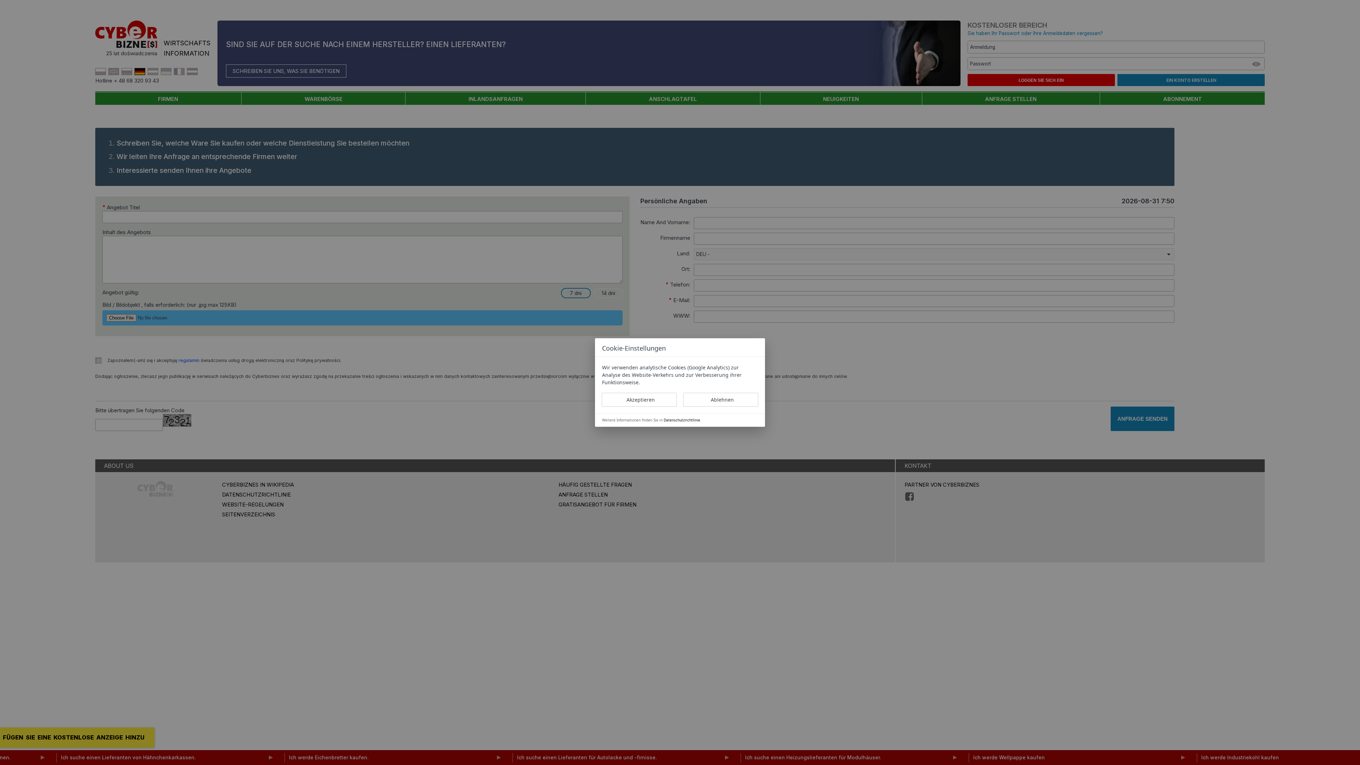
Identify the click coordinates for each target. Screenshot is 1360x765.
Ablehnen (722, 399)
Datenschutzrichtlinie (682, 420)
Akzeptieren (641, 399)
